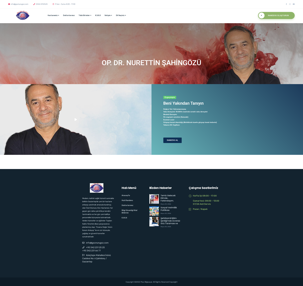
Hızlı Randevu (127, 200)
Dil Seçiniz (120, 15)
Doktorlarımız (69, 15)
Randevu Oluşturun (275, 15)
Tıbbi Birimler (84, 15)
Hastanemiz (53, 15)
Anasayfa (126, 195)
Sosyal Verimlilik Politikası (169, 209)
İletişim (108, 15)
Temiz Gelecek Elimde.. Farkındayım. (168, 198)
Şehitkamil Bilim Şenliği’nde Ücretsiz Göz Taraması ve (170, 221)
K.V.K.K (98, 15)
